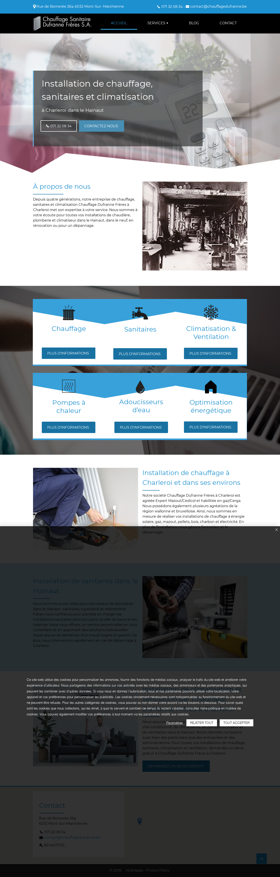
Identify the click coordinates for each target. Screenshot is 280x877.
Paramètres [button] (174, 723)
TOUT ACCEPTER (236, 723)
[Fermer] (276, 530)
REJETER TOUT (201, 723)
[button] (158, 23)
